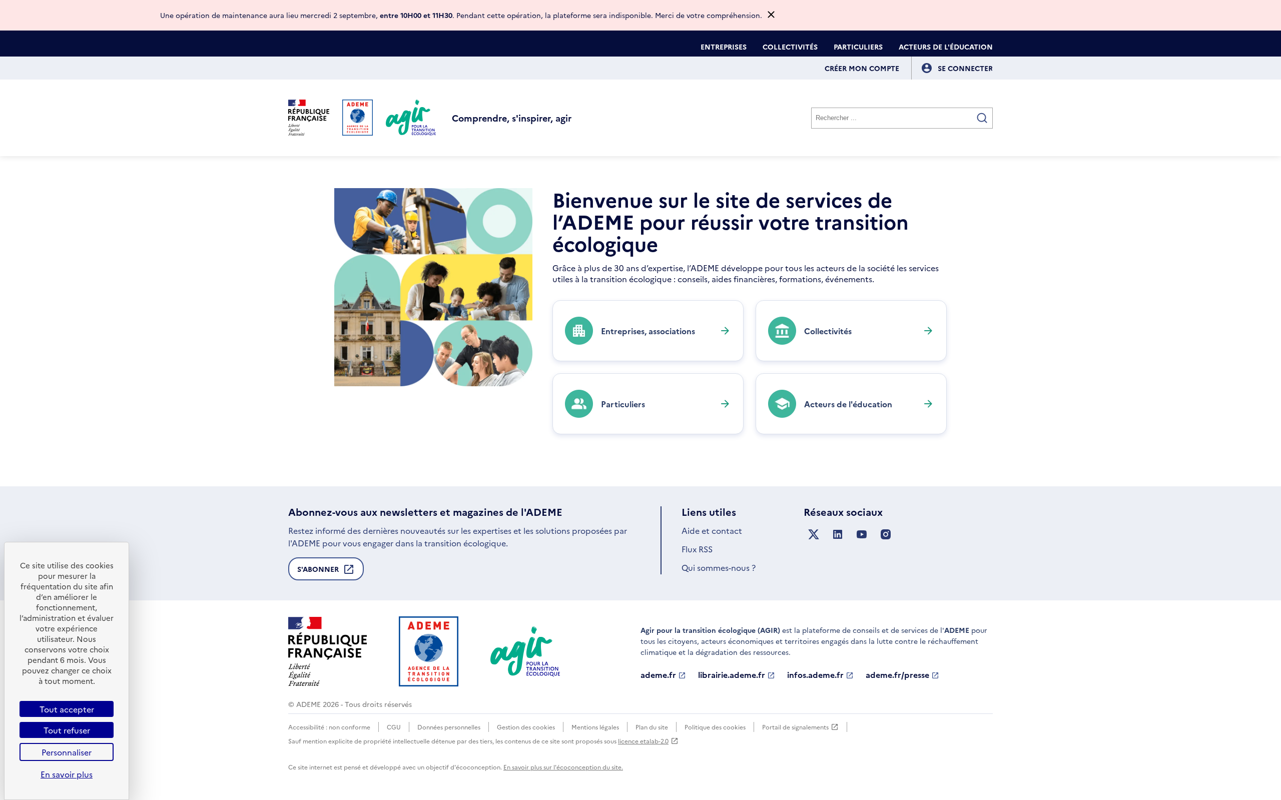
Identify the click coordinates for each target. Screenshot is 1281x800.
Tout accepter (67, 708)
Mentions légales (595, 726)
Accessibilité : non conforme (329, 726)
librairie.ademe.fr (731, 674)
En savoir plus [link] (67, 773)
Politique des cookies (715, 726)
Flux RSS (697, 548)
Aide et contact (712, 530)
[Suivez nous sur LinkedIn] (837, 534)
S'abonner (318, 572)
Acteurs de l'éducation (946, 47)
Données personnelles (448, 726)
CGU (394, 726)
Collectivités (790, 47)
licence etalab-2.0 (643, 740)
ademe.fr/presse (897, 674)
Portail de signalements (795, 727)
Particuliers (858, 47)
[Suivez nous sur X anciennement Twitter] (813, 534)
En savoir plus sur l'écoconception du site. (563, 766)
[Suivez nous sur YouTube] (862, 534)
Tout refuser (67, 729)
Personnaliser (67, 751)
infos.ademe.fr (815, 674)
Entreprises (724, 47)
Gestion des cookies (526, 726)
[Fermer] (771, 15)
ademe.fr (658, 674)
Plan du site (651, 726)
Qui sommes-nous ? (719, 567)
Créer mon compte (862, 68)
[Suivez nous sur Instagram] (886, 534)
